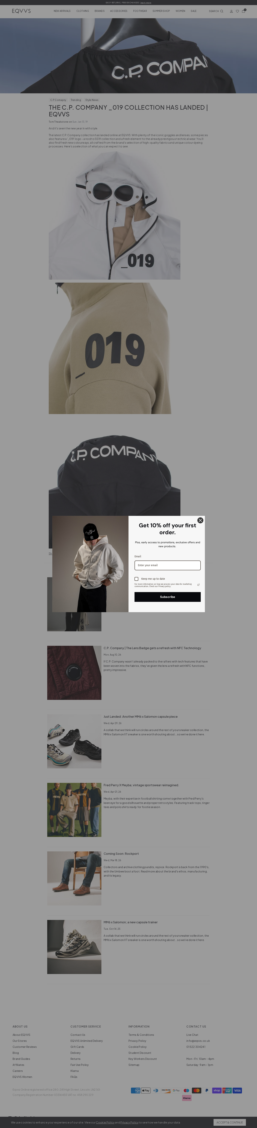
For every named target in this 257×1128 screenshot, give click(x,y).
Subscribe (167, 597)
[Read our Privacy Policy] (198, 584)
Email (138, 556)
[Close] (200, 520)
